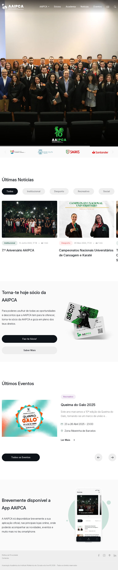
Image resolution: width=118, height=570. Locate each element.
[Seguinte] (112, 457)
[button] (5, 152)
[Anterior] (98, 457)
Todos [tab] (9, 191)
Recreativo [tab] (83, 191)
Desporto (65, 243)
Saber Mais (30, 350)
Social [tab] (106, 191)
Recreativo (68, 397)
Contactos (5, 558)
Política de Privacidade (10, 555)
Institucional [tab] (33, 191)
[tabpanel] (58, 232)
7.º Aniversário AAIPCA (18, 250)
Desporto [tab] (59, 191)
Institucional (9, 243)
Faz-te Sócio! (29, 339)
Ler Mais (65, 439)
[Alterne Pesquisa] (114, 6)
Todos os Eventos (20, 457)
